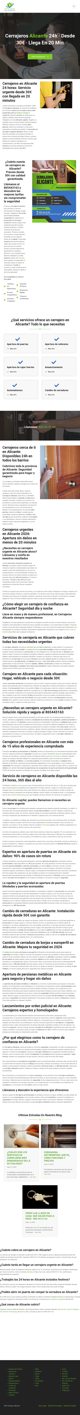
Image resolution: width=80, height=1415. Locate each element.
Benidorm (38, 1371)
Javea (64, 1369)
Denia (37, 1378)
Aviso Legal (42, 1406)
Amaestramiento (14, 1381)
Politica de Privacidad (55, 1406)
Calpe (12, 598)
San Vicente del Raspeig (8, 1312)
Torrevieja (45, 825)
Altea (37, 1369)
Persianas (12, 1390)
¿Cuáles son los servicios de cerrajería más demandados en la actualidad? (18, 1158)
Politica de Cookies (70, 1406)
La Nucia (65, 1371)
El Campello (75, 1309)
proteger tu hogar (21, 113)
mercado (21, 258)
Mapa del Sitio (13, 1393)
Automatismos (14, 1383)
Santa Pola (65, 1386)
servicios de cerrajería (35, 647)
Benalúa (30, 1272)
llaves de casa (38, 1227)
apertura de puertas (53, 756)
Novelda (65, 1374)
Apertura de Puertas (15, 1369)
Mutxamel (20, 1312)
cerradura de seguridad (57, 1299)
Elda (36, 1386)
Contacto (12, 1395)
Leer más (32, 1177)
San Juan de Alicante (69, 1378)
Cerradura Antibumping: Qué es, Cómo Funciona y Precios (57, 1156)
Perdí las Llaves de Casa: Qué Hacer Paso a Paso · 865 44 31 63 (39, 1216)
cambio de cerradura (12, 952)
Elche (37, 1383)
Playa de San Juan (64, 1309)
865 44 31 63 (47, 427)
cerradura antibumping (17, 795)
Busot (37, 1374)
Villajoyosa (65, 1390)
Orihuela (65, 1376)
